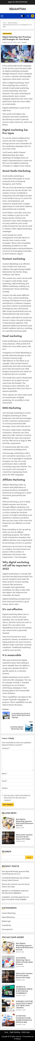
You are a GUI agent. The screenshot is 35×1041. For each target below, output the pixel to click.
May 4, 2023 (17, 42)
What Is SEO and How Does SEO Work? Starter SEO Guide (8, 838)
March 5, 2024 (21, 841)
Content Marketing (8, 913)
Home (6, 1032)
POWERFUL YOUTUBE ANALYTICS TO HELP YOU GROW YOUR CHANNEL (15, 898)
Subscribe (32, 16)
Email (4, 781)
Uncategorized (7, 929)
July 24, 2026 (20, 966)
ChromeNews (27, 1036)
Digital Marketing (7, 33)
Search (6, 851)
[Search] (28, 16)
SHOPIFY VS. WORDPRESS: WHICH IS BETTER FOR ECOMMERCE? (8, 991)
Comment (6, 748)
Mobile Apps (6, 921)
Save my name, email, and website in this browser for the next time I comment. (17, 797)
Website (5, 788)
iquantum (17, 9)
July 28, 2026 (20, 827)
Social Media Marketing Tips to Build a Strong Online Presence (8, 962)
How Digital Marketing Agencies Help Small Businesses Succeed (8, 823)
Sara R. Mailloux (8, 42)
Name (4, 774)
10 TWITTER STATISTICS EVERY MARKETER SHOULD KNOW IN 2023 (8, 1020)
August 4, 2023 (21, 995)
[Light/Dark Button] (23, 16)
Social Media (6, 925)
